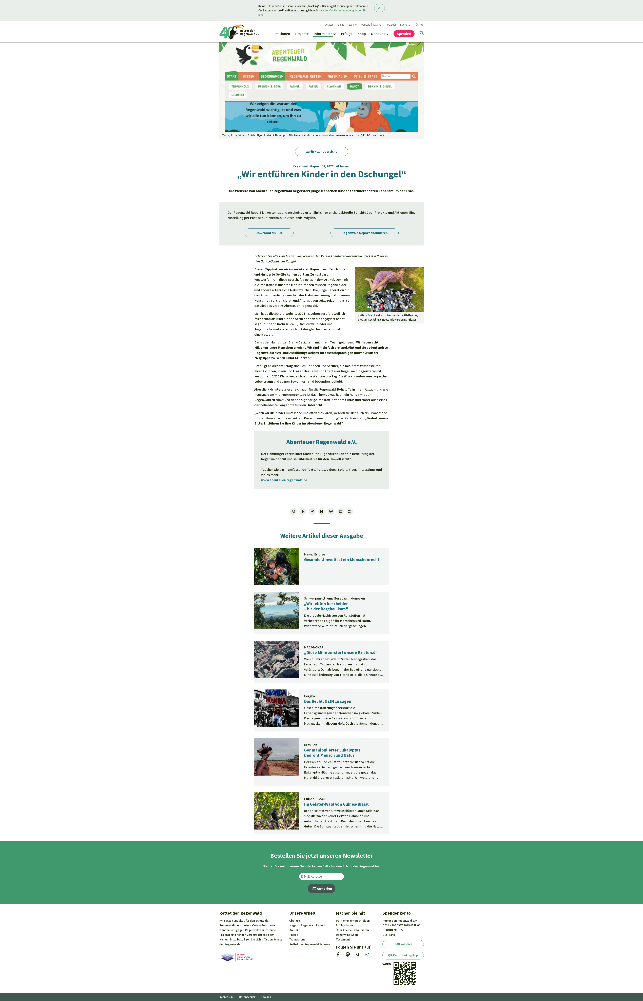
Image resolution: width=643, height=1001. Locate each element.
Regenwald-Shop (347, 935)
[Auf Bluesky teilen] (321, 511)
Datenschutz (247, 997)
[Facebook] (338, 956)
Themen (352, 930)
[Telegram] (358, 956)
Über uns (295, 921)
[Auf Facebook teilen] (302, 511)
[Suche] (422, 33)
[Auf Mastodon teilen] (331, 511)
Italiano (377, 24)
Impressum (226, 997)
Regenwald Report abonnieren (364, 233)
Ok (379, 8)
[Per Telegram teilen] (312, 511)
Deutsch (329, 24)
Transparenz (297, 939)
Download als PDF (269, 233)
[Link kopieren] (293, 511)
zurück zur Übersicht (321, 151)
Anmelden (324, 888)
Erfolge (344, 925)
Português (390, 24)
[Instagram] (367, 956)
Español (353, 24)
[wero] (386, 964)
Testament (343, 939)
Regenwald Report (307, 925)
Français (365, 24)
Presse (293, 935)
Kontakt (294, 930)
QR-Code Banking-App (403, 955)
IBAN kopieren (403, 944)
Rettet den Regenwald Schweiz (309, 944)
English (341, 24)
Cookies (266, 997)
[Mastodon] (348, 956)
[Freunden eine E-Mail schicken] (340, 511)
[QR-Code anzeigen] (349, 511)
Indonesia (405, 24)
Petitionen (353, 921)
